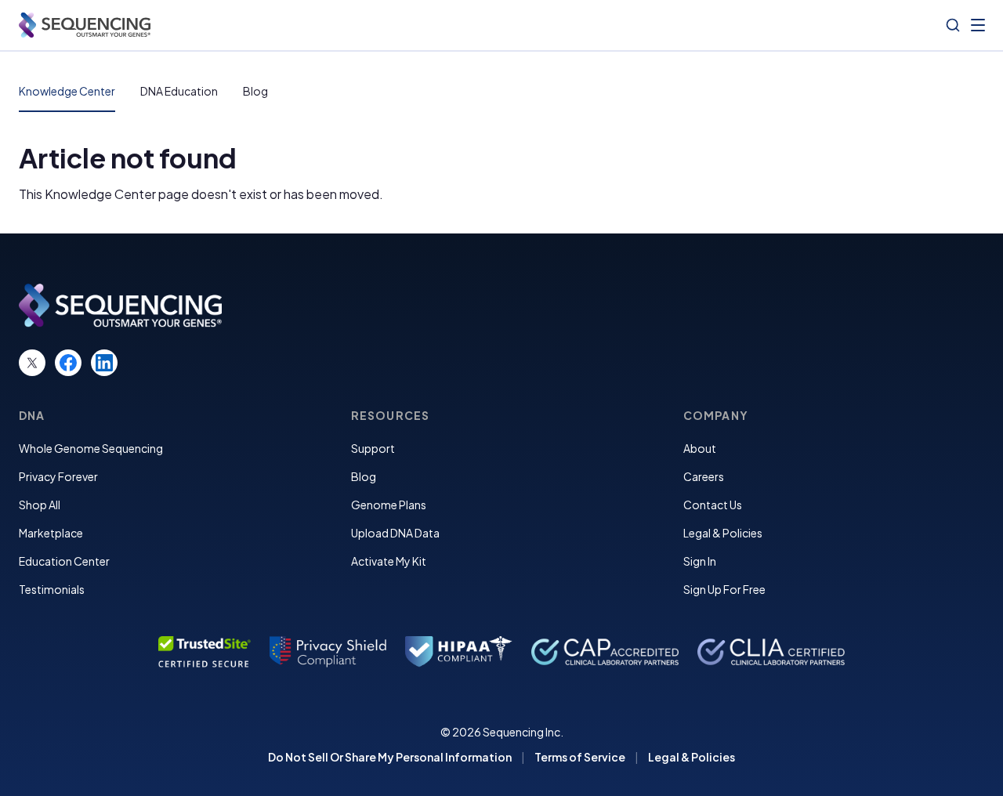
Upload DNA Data (395, 533)
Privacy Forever (58, 476)
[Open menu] (977, 25)
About (699, 448)
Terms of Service (579, 757)
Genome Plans (388, 505)
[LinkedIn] (104, 362)
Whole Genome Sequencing (91, 448)
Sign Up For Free (724, 589)
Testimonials (52, 589)
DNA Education (179, 91)
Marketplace (51, 533)
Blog (255, 91)
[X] (32, 362)
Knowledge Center (67, 91)
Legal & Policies (722, 533)
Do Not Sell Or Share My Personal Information (390, 757)
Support (373, 448)
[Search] (952, 25)
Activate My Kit (388, 561)
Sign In (699, 561)
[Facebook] (68, 362)
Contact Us (712, 505)
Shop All (39, 505)
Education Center (64, 561)
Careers (703, 476)
